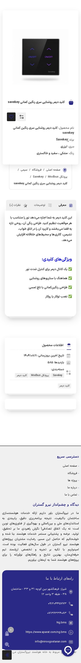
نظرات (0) (15, 205)
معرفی (63, 205)
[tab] (65, 205)
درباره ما (72, 487)
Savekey (38, 177)
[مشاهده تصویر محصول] (40, 56)
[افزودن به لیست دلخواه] (11, 116)
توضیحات (40, 205)
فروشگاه (36, 170)
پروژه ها (72, 480)
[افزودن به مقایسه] (21, 116)
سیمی (24, 170)
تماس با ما (71, 495)
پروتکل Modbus (57, 177)
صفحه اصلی (53, 170)
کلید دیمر (22, 375)
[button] (7, 634)
